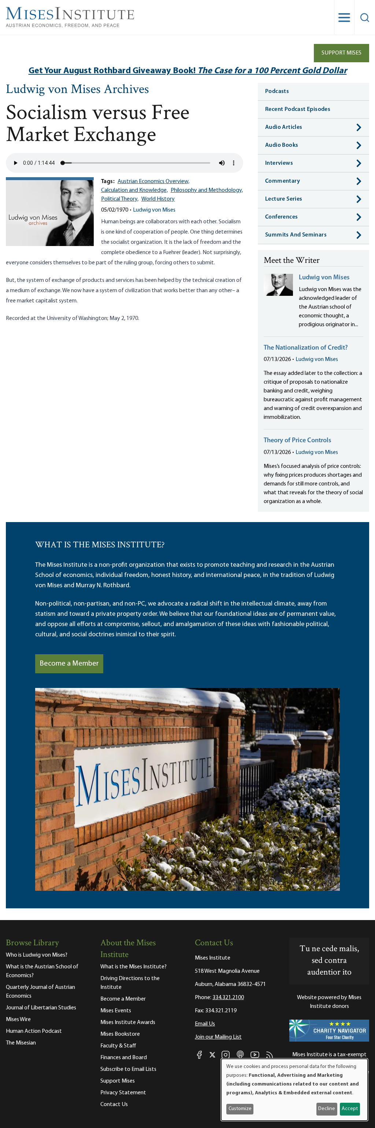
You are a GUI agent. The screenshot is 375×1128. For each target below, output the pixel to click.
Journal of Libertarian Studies (41, 1008)
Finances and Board (123, 1058)
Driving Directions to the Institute (130, 983)
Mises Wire (18, 1020)
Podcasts (277, 91)
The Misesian (21, 1043)
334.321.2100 (228, 998)
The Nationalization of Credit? (306, 348)
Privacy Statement (123, 1093)
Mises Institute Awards (127, 1022)
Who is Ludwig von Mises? (36, 955)
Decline (326, 1109)
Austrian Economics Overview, (153, 182)
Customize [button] (240, 1109)
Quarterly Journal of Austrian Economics (40, 991)
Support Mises (341, 53)
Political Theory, (119, 199)
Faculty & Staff (118, 1046)
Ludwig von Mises (154, 210)
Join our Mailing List (218, 1037)
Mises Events (115, 1011)
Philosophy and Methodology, (207, 190)
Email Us (205, 1024)
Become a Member (69, 663)
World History (158, 199)
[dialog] (294, 1090)
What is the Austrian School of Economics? (42, 971)
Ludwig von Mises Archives (77, 90)
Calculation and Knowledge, (134, 190)
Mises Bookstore (120, 1034)
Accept (350, 1109)
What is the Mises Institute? (133, 967)
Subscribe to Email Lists (128, 1069)
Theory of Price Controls (297, 441)
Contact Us (114, 1104)
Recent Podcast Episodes (297, 109)
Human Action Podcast (34, 1031)
